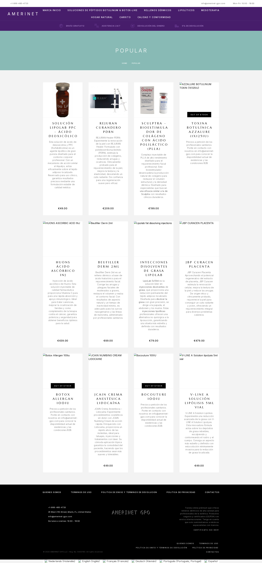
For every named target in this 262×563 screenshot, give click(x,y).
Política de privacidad (181, 492)
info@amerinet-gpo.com (213, 3)
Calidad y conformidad (154, 17)
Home (124, 63)
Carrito (125, 17)
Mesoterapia (210, 10)
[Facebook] (122, 522)
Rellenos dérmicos (157, 10)
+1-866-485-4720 (19, 3)
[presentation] (63, 164)
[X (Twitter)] (134, 522)
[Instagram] (128, 522)
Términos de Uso (81, 492)
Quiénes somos (52, 492)
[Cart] (253, 14)
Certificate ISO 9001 (206, 530)
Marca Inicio (52, 10)
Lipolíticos (186, 10)
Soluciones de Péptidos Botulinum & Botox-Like (102, 10)
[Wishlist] (246, 14)
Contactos (212, 492)
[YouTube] (140, 522)
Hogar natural (102, 17)
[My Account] (239, 14)
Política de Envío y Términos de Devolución (129, 492)
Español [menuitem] (213, 561)
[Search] (232, 14)
